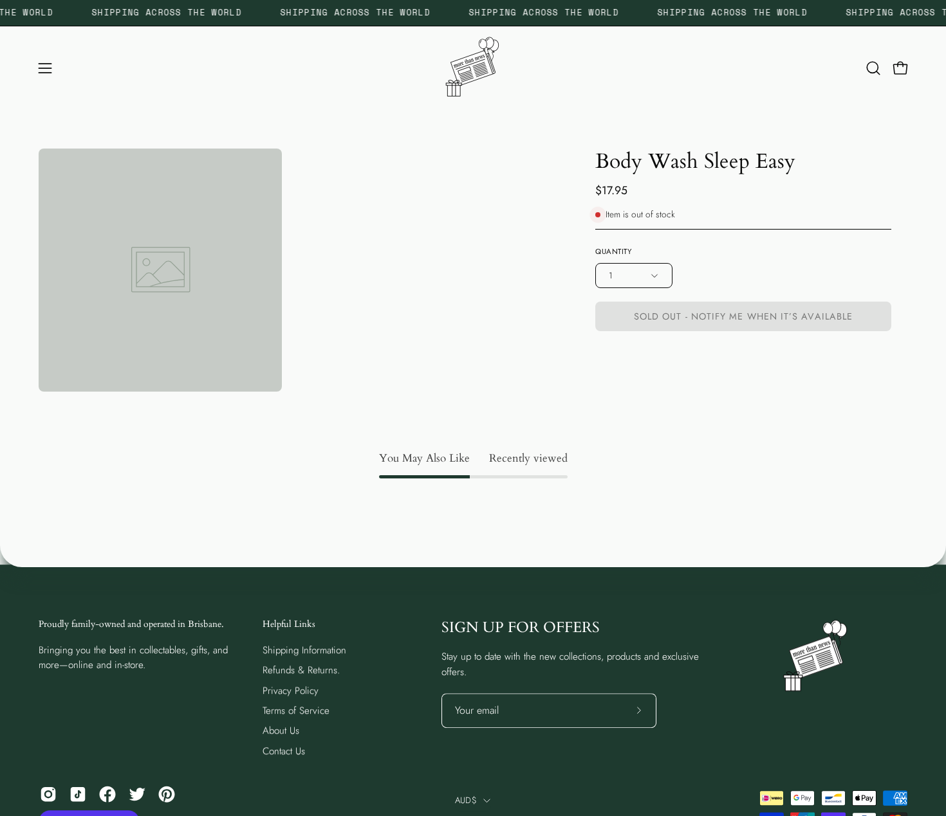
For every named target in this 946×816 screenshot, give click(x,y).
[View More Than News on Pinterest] (166, 794)
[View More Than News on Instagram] (48, 794)
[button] (873, 68)
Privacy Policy (291, 690)
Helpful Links (289, 624)
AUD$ (466, 800)
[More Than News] (473, 68)
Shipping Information (304, 650)
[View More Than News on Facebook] (107, 794)
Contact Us (284, 750)
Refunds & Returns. (301, 670)
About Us (281, 730)
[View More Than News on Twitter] (137, 794)
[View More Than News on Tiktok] (78, 794)
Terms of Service (296, 710)
